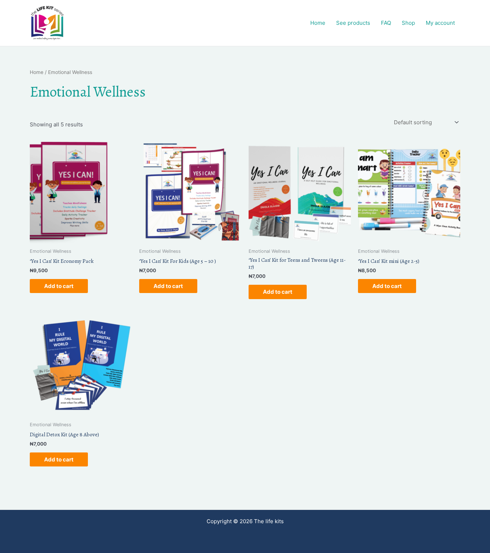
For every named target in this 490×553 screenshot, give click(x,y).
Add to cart (59, 286)
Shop (408, 22)
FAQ (386, 22)
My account (440, 22)
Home (317, 22)
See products (353, 22)
